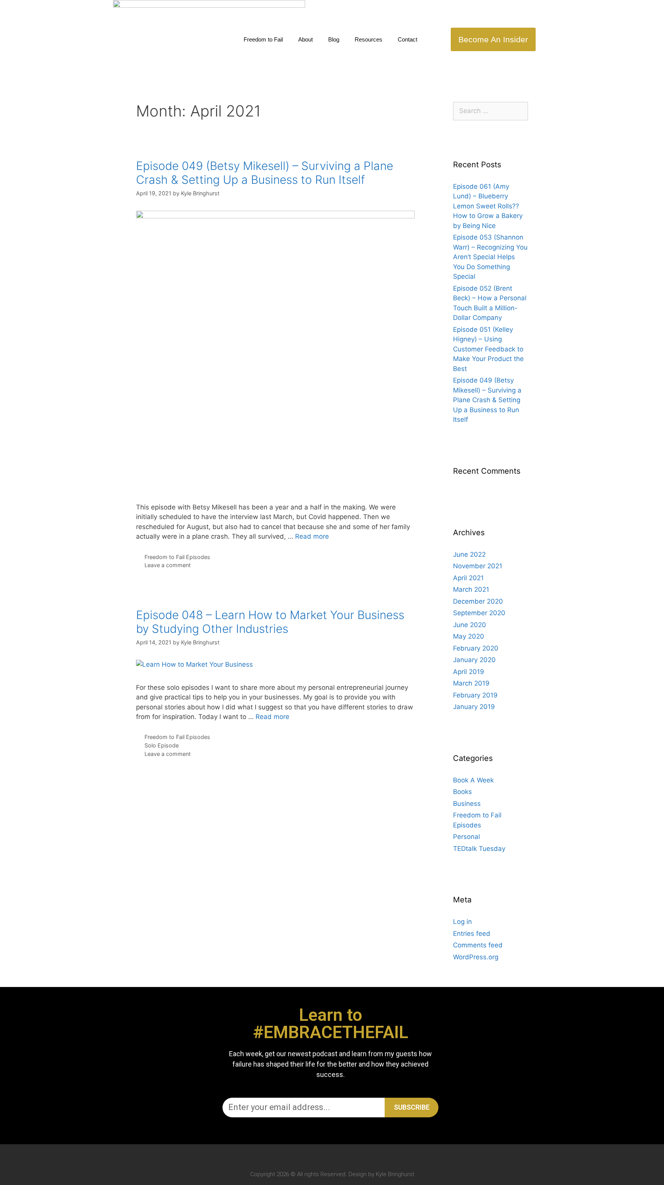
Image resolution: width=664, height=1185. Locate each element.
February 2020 (475, 648)
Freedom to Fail (263, 39)
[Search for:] (490, 111)
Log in (462, 921)
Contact (407, 39)
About (305, 39)
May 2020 (468, 636)
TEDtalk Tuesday (479, 848)
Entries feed (471, 933)
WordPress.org (475, 957)
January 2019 (474, 707)
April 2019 (468, 672)
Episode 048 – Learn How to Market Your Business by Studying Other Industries (270, 622)
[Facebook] (339, 1155)
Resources (368, 39)
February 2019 (475, 695)
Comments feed (478, 945)
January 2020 (474, 660)
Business (467, 803)
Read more (312, 536)
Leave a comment (167, 565)
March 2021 (471, 589)
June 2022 (469, 554)
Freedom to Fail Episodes (177, 557)
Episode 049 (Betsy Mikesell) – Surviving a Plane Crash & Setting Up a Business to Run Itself (264, 172)
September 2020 (479, 613)
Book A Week (473, 780)
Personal (466, 836)
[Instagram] (325, 1155)
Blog (333, 39)
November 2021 (477, 566)
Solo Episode (161, 745)
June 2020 (469, 625)
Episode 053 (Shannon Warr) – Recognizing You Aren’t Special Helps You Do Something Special (490, 256)
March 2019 (471, 683)
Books (462, 792)
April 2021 (468, 578)
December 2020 (478, 601)
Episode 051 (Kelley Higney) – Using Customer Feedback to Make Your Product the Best (488, 349)
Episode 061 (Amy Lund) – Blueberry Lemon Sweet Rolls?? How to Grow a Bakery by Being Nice (488, 206)
